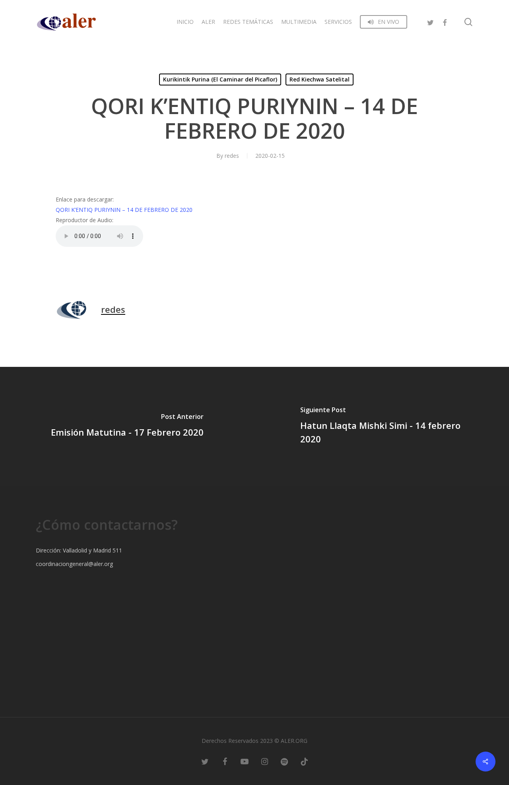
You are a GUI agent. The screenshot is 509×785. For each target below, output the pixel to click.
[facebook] (444, 21)
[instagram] (264, 761)
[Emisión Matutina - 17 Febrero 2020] (127, 426)
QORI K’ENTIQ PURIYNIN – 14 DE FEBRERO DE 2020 (124, 209)
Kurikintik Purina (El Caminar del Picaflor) (220, 79)
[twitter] (430, 21)
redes (232, 155)
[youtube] (245, 761)
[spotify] (284, 761)
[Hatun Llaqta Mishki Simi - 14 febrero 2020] (381, 426)
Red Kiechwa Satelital (319, 79)
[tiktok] (304, 761)
